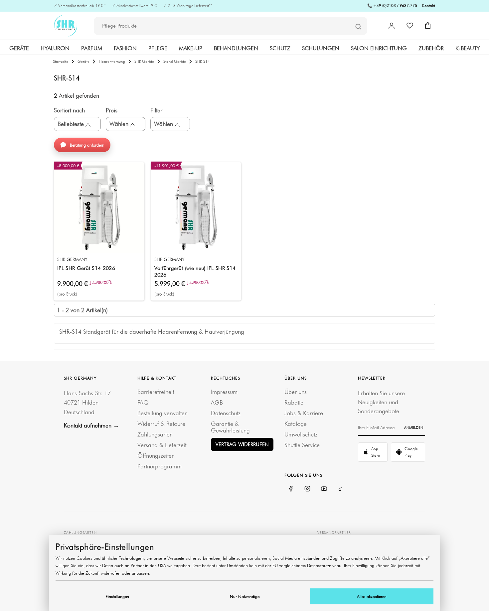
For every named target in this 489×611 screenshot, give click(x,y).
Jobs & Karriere (303, 413)
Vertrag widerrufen (242, 444)
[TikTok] (340, 488)
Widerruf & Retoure (161, 423)
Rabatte (293, 402)
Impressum (224, 391)
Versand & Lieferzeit (161, 444)
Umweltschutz (300, 434)
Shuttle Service (302, 444)
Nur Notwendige (244, 596)
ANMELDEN (413, 427)
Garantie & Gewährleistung (230, 427)
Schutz (280, 48)
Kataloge (295, 423)
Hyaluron (55, 48)
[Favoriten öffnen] (410, 25)
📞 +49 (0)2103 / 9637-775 (392, 5)
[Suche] (358, 26)
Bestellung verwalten (162, 413)
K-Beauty (467, 48)
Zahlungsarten (155, 434)
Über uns (295, 391)
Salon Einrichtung (379, 48)
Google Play (411, 452)
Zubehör (431, 48)
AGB (217, 402)
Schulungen (320, 48)
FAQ (143, 402)
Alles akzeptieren (372, 596)
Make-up (190, 48)
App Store (375, 452)
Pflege (157, 48)
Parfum (91, 48)
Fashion (125, 48)
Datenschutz (226, 413)
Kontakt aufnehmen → (91, 425)
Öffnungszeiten (156, 455)
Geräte (19, 48)
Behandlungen (236, 48)
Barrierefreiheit (155, 391)
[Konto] (391, 26)
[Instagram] (307, 488)
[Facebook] (290, 488)
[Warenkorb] (427, 25)
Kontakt (428, 5)
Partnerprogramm (159, 466)
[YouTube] (324, 488)
